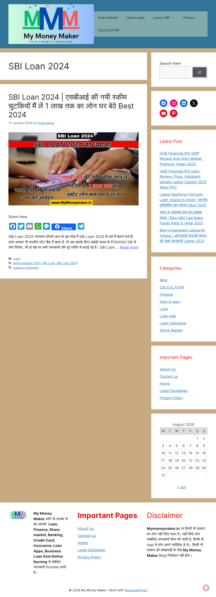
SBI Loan (48, 263)
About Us (168, 369)
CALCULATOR (108, 30)
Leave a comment (26, 267)
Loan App (168, 316)
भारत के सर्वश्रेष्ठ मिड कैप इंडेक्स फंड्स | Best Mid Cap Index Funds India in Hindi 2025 (181, 217)
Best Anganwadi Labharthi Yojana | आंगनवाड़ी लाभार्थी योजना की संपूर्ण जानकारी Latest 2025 (183, 235)
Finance (189, 18)
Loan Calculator (173, 323)
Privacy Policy (171, 398)
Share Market (108, 18)
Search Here (170, 63)
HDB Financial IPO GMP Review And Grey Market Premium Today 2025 (181, 158)
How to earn (136, 18)
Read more (129, 247)
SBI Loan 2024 (67, 263)
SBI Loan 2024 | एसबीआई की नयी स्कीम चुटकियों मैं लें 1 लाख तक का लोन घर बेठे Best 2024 (71, 105)
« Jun (181, 487)
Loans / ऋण (161, 18)
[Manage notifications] (206, 587)
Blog (163, 280)
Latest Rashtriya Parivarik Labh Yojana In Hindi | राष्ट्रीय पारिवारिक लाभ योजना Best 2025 (184, 199)
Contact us (169, 376)
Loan (16, 258)
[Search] (200, 72)
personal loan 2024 (27, 263)
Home (165, 383)
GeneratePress (136, 590)
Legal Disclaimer (174, 391)
